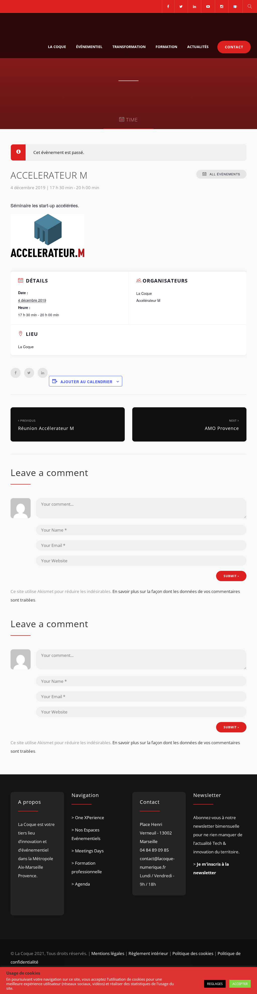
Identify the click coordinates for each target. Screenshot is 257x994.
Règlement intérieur (148, 953)
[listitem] (37, 862)
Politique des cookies (192, 953)
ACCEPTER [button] (240, 983)
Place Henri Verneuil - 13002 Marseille (156, 832)
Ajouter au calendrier (86, 381)
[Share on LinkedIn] (43, 373)
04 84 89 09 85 (154, 850)
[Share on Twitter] (29, 373)
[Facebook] (168, 6)
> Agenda (81, 884)
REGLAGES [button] (215, 983)
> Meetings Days (88, 851)
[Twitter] (181, 6)
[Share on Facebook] (16, 373)
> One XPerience (88, 817)
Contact (234, 47)
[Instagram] (221, 6)
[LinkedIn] (194, 6)
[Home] (28, 24)
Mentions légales (107, 953)
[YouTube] (208, 6)
